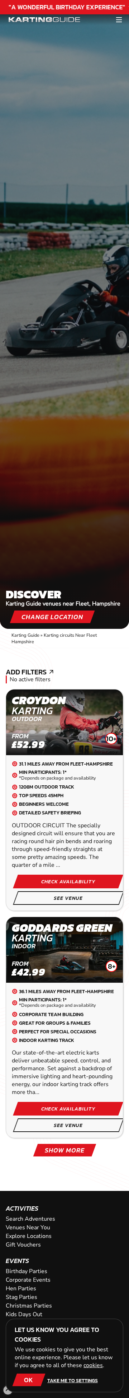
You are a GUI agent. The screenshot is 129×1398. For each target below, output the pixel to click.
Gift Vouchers (23, 1245)
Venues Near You (28, 1227)
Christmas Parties (29, 1306)
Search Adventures (30, 1219)
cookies (93, 1365)
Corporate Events (28, 1280)
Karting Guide (25, 635)
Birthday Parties (26, 1271)
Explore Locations (29, 1236)
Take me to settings (72, 1380)
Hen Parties (21, 1288)
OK (28, 1380)
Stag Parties (21, 1297)
